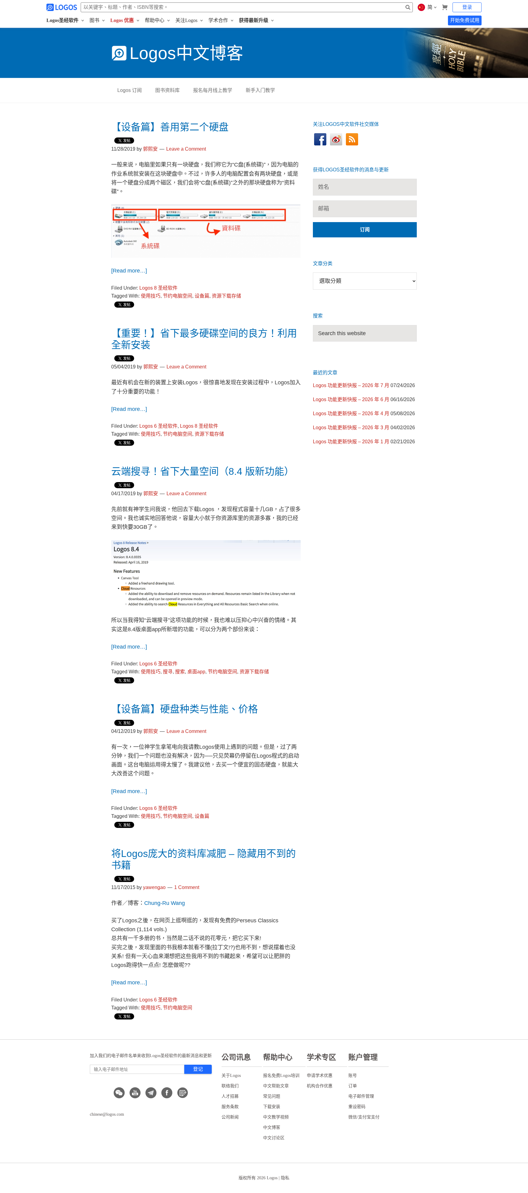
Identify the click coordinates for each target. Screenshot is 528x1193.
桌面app (196, 671)
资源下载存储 (226, 295)
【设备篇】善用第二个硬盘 (170, 127)
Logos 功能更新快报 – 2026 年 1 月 (351, 441)
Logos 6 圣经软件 (158, 426)
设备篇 (202, 295)
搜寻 (168, 671)
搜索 (180, 671)
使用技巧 (150, 295)
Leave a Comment (186, 149)
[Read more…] (129, 271)
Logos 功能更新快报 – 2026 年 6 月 (351, 399)
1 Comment (186, 887)
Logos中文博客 (186, 53)
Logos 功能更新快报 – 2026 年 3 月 (351, 427)
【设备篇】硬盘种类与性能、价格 (184, 709)
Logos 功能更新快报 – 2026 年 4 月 (351, 413)
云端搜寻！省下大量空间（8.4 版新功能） (202, 471)
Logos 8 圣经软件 (158, 288)
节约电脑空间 (177, 295)
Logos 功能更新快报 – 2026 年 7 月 (351, 385)
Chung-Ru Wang (164, 903)
